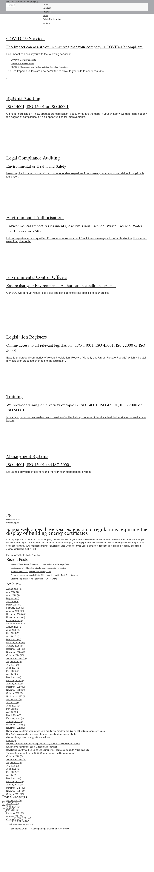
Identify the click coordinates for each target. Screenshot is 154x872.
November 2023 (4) (15, 689)
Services (47, 7)
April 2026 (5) (12, 601)
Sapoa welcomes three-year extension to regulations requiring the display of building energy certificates (55, 730)
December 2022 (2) (15, 724)
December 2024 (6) (15, 648)
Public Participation (52, 19)
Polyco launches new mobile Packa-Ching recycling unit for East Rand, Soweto (44, 575)
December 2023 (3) (15, 686)
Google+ (36, 554)
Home (46, 4)
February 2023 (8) (15, 718)
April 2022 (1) (12, 775)
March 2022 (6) (13, 778)
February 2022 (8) (15, 781)
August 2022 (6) (14, 762)
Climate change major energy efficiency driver (28, 737)
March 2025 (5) (13, 639)
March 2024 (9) (13, 677)
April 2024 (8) (12, 674)
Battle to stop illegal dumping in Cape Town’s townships (34, 578)
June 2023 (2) (13, 705)
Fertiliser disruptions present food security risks (31, 571)
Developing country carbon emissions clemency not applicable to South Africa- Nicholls (47, 749)
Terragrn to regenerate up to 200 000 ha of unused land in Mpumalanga (40, 752)
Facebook (11, 554)
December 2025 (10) (16, 614)
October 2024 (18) (15, 655)
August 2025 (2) (14, 626)
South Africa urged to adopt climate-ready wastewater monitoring (38, 568)
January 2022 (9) (14, 784)
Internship (11, 740)
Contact (46, 22)
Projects (47, 11)
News (45, 15)
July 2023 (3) (12, 702)
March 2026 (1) (13, 604)
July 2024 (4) (12, 664)
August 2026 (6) (14, 588)
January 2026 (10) (15, 610)
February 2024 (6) (15, 680)
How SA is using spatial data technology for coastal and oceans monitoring (41, 734)
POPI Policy (63, 828)
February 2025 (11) (15, 642)
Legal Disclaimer (49, 828)
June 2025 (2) (13, 629)
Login (34, 1)
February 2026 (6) (15, 607)
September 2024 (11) (16, 658)
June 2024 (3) (13, 667)
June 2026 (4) (13, 595)
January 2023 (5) (14, 721)
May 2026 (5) (12, 598)
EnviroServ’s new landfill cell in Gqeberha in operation (31, 746)
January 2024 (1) (14, 683)
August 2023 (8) (14, 699)
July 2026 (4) (12, 591)
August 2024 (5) (14, 661)
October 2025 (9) (14, 620)
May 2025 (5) (12, 632)
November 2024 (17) (16, 651)
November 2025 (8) (15, 617)
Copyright (36, 828)
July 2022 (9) (12, 765)
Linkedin (27, 554)
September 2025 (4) (16, 623)
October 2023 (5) (14, 692)
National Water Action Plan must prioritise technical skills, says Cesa (40, 564)
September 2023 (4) (16, 696)
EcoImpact (14, 522)
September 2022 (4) (16, 759)
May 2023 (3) (12, 708)
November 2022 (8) (15, 727)
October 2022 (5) (14, 756)
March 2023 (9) (13, 715)
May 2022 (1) (12, 771)
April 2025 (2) (12, 636)
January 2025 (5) (14, 645)
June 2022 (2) (13, 768)
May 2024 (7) (12, 670)
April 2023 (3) (12, 711)
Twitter (19, 554)
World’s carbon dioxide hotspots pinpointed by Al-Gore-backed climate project (43, 743)
